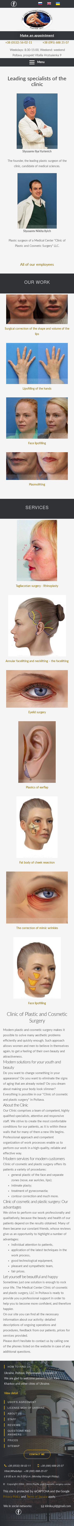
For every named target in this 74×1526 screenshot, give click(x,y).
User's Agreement (22, 1402)
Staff (12, 1419)
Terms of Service (37, 1496)
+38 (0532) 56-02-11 (18, 42)
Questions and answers (19, 1432)
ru (41, 4)
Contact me (37, 1454)
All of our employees (37, 265)
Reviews (14, 1425)
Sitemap (14, 1446)
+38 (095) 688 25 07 (56, 42)
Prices (13, 1440)
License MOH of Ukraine (26, 1407)
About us (15, 1413)
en (50, 4)
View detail (11, 1393)
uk (59, 4)
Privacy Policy (11, 1496)
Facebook (14, 3)
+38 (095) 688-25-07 (52, 1465)
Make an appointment (37, 35)
